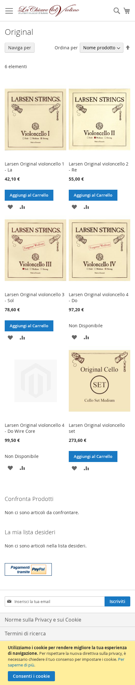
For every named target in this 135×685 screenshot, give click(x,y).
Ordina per (66, 48)
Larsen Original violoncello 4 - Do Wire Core (34, 428)
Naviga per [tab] (19, 48)
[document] (68, 663)
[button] (10, 206)
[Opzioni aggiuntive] (28, 569)
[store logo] (48, 10)
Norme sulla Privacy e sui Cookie (43, 619)
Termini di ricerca (25, 633)
